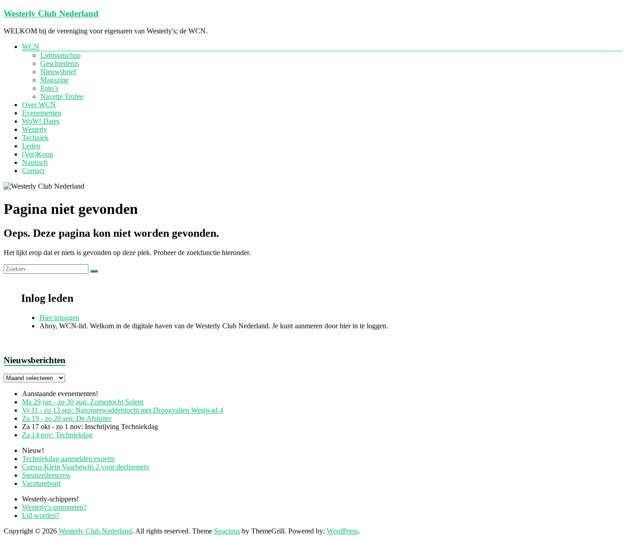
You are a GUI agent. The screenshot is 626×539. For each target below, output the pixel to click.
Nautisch (35, 162)
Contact (33, 170)
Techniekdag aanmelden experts (68, 459)
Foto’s (49, 88)
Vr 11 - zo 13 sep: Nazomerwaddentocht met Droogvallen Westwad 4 (122, 410)
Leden (31, 146)
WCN (30, 46)
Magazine (54, 80)
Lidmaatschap (60, 55)
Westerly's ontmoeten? (54, 507)
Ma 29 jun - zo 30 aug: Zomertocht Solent (82, 402)
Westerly (34, 129)
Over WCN (39, 105)
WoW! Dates (41, 121)
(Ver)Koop (37, 154)
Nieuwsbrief (58, 72)
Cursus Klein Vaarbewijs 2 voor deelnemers (85, 467)
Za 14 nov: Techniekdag (57, 435)
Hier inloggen (59, 317)
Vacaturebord (41, 483)
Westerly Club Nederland (51, 13)
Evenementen (41, 113)
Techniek (35, 138)
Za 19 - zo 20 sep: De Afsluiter (66, 418)
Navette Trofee (61, 96)
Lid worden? (40, 515)
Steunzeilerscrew (46, 475)
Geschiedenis (59, 63)
